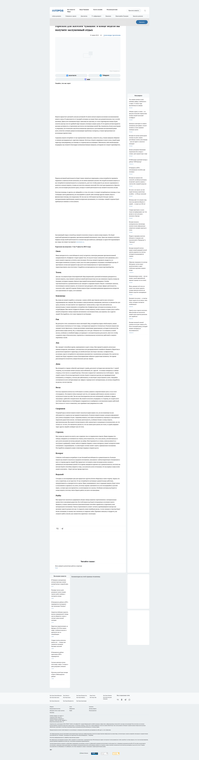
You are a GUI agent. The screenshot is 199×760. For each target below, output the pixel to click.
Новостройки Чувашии (122, 16)
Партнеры (52, 712)
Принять (142, 22)
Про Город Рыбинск (80, 697)
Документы (84, 16)
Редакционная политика (55, 708)
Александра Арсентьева (112, 35)
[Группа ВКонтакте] (71, 75)
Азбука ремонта (56, 16)
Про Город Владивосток (68, 701)
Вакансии (108, 16)
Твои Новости (66, 695)
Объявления (72, 708)
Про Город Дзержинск (54, 701)
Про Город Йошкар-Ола (81, 695)
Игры (69, 11)
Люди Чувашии (84, 9)
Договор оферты (92, 708)
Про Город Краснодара (81, 701)
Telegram (52, 706)
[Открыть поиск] (145, 10)
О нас (70, 706)
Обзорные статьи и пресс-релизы (57, 710)
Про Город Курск (66, 697)
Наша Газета (92, 695)
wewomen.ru (80, 242)
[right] (147, 16)
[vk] (57, 529)
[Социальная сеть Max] (87, 79)
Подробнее (90, 735)
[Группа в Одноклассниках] (122, 699)
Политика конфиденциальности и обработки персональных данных (64, 737)
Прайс (70, 710)
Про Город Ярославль (54, 697)
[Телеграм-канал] (104, 75)
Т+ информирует (96, 16)
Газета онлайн (97, 9)
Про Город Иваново (107, 695)
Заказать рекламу (138, 16)
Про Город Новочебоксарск (56, 695)
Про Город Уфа (93, 697)
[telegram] (62, 529)
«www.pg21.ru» (60, 715)
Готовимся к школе (71, 16)
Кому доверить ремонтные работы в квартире (68, 566)
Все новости (71, 9)
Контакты (91, 706)
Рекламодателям (112, 9)
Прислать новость (133, 10)
